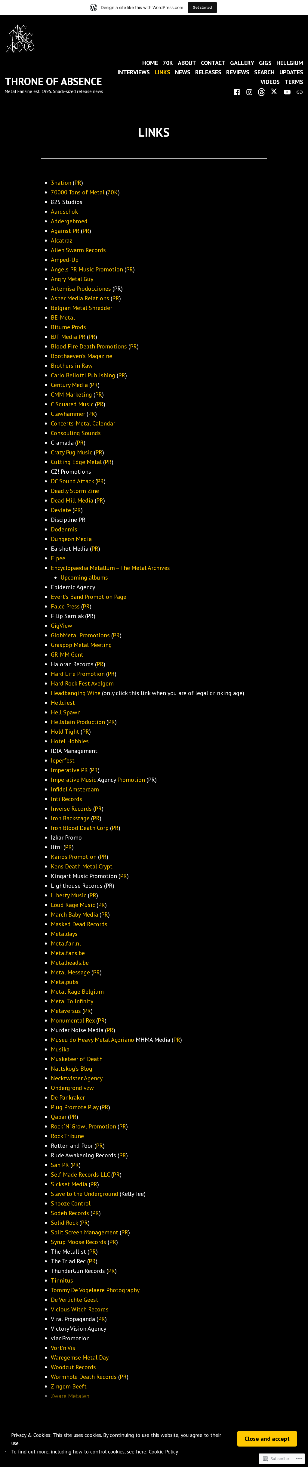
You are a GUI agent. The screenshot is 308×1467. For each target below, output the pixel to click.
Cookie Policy (163, 1451)
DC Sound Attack (72, 481)
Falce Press (65, 606)
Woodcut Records (73, 1367)
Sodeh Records (70, 1213)
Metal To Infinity (72, 1001)
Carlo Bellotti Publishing (83, 375)
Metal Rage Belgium (77, 991)
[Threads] (262, 91)
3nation (61, 183)
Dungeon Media (71, 539)
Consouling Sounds (76, 433)
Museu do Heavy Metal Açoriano (92, 1040)
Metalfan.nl (66, 943)
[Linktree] (298, 91)
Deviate (61, 510)
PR (77, 183)
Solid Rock (64, 1223)
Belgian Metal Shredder (81, 308)
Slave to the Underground (84, 1194)
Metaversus (66, 1011)
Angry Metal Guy (72, 279)
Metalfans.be (68, 953)
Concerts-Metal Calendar (83, 423)
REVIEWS (237, 72)
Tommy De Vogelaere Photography (95, 1290)
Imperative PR (69, 770)
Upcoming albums (84, 577)
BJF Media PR (68, 337)
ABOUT (187, 62)
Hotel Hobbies (70, 741)
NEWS (182, 72)
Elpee (58, 558)
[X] (274, 91)
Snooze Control (71, 1203)
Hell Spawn (66, 712)
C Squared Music (72, 404)
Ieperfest (63, 760)
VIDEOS (270, 81)
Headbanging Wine (75, 693)
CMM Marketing (71, 394)
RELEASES (208, 72)
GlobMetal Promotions (80, 635)
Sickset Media (69, 1184)
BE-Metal (63, 317)
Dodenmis (64, 529)
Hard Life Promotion (78, 674)
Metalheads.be (70, 963)
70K (168, 62)
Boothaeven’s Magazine (81, 356)
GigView (61, 626)
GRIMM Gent (67, 654)
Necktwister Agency (77, 1078)
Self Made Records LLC (80, 1174)
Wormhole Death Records (84, 1377)
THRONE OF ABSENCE (53, 81)
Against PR (65, 231)
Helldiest (63, 703)
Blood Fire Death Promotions (89, 346)
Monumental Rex (73, 1020)
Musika (60, 1049)
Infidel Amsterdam (75, 789)
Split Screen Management (84, 1232)
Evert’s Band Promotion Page (88, 597)
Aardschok (64, 211)
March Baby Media (74, 914)
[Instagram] (249, 91)
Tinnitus (62, 1280)
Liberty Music (68, 895)
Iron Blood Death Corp (80, 828)
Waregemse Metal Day (80, 1357)
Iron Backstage (70, 818)
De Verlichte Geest (74, 1300)
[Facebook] (238, 91)
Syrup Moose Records (78, 1242)
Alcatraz (61, 240)
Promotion (131, 780)
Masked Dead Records (79, 924)
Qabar (58, 1117)
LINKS (162, 72)
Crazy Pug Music (71, 452)
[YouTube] (287, 91)
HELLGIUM (289, 62)
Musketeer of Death (77, 1059)
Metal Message (70, 972)
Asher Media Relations (80, 298)
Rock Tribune (67, 1136)
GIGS (265, 62)
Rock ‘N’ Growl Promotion (83, 1126)
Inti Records (66, 799)
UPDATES (291, 72)
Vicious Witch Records (80, 1309)
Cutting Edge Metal (76, 462)
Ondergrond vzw (72, 1088)
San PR (60, 1165)
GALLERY (242, 62)
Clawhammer (68, 414)
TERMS (294, 81)
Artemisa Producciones (81, 288)
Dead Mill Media (72, 500)
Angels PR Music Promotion (87, 269)
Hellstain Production (78, 722)
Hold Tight (65, 731)
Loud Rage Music (73, 905)
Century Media (69, 385)
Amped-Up (65, 260)
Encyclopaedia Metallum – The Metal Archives (110, 568)
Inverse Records (71, 808)
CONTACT (213, 62)
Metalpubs (65, 982)
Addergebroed (69, 221)
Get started (202, 7)
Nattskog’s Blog (71, 1068)
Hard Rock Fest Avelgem (82, 683)
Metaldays (64, 934)
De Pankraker (68, 1097)
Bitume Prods (68, 327)
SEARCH (264, 72)
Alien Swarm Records (78, 250)
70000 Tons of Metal (77, 192)
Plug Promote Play (74, 1107)
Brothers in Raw (72, 366)
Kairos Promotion (74, 857)
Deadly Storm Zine (75, 491)
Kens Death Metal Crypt (81, 866)
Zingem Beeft (69, 1386)
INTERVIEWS (134, 72)
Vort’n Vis (63, 1348)
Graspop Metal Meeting (81, 645)
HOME (150, 62)
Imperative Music (73, 780)
